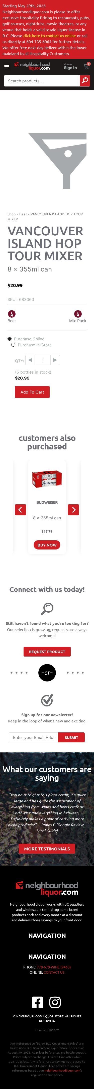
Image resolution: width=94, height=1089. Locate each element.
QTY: (19, 361)
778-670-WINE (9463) (54, 967)
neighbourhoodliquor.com (62, 1070)
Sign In (70, 68)
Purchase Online (29, 339)
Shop (12, 214)
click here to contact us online (49, 35)
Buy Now (47, 544)
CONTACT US (54, 972)
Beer (23, 214)
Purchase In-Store (35, 345)
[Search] (85, 80)
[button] (7, 66)
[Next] (73, 509)
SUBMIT (71, 737)
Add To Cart (32, 392)
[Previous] (20, 509)
